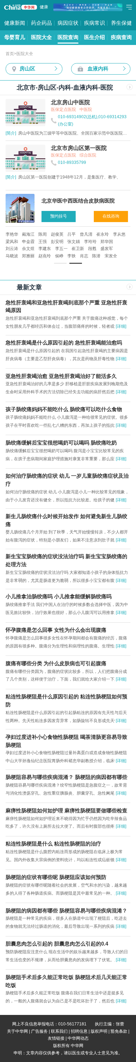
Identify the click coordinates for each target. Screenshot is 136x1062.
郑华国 (106, 241)
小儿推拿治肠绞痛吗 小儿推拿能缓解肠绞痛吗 (59, 596)
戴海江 (28, 234)
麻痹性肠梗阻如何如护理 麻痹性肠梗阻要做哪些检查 (66, 810)
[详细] (121, 326)
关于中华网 (17, 1031)
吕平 (71, 234)
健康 (44, 7)
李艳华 (12, 234)
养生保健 (121, 23)
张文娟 (73, 241)
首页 (10, 53)
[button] (60, 263)
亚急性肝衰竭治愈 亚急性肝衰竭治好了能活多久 (61, 376)
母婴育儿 (14, 37)
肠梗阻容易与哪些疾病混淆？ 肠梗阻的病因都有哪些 (66, 777)
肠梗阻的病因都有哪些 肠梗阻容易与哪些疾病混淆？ (66, 910)
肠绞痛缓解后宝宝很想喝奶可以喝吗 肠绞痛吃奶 (61, 443)
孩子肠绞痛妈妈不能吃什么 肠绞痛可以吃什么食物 (64, 409)
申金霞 (28, 241)
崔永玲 (102, 234)
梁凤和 (12, 241)
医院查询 (68, 37)
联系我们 (59, 1031)
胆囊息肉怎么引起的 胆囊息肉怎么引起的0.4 (57, 944)
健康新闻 (14, 23)
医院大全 (41, 37)
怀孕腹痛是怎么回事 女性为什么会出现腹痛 (56, 630)
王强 (42, 241)
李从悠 (119, 234)
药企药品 (41, 23)
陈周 (42, 234)
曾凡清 (86, 234)
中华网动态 (78, 1038)
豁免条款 (119, 1031)
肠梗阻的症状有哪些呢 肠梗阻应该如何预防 (56, 877)
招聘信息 (79, 1031)
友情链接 (56, 1038)
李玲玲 (90, 241)
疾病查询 (121, 37)
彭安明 (57, 241)
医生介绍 (94, 37)
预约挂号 (58, 216)
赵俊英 (57, 234)
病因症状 (68, 23)
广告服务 (39, 1031)
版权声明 (99, 1031)
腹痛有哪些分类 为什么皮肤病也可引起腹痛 (56, 663)
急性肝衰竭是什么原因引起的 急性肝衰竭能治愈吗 (64, 343)
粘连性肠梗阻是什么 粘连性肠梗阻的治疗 (53, 844)
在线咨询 (111, 216)
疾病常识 (94, 23)
